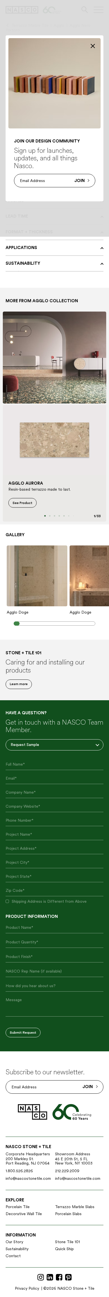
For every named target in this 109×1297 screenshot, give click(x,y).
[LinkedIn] (50, 1277)
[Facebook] (59, 1277)
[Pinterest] (68, 1277)
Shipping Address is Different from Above (49, 901)
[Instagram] (41, 1277)
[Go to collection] (54, 358)
